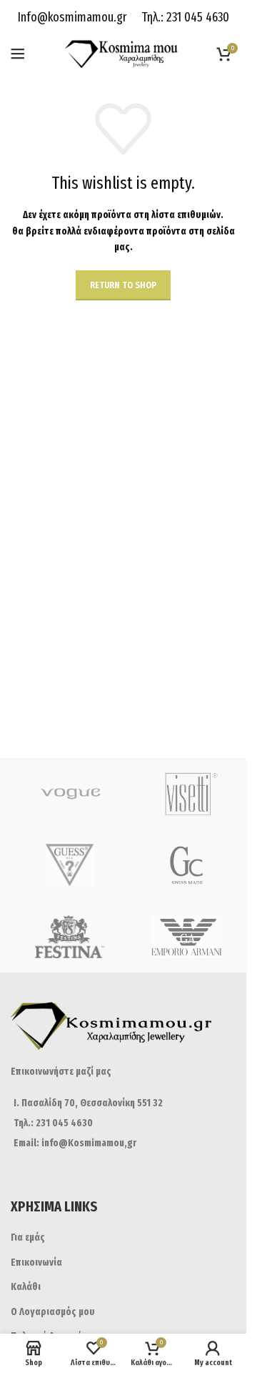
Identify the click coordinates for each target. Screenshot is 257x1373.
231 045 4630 (196, 17)
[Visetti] (187, 794)
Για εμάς (28, 1237)
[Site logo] (123, 53)
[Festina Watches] (69, 937)
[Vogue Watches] (69, 794)
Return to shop (123, 285)
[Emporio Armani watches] (187, 937)
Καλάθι (26, 1287)
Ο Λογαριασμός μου (53, 1312)
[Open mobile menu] (18, 53)
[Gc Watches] (187, 865)
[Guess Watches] (69, 865)
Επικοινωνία (36, 1262)
